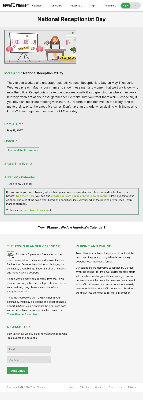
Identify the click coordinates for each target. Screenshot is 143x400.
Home (72, 387)
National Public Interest (23, 150)
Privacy (132, 387)
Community (56, 5)
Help (92, 5)
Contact (99, 387)
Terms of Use (115, 387)
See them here (25, 195)
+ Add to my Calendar (19, 183)
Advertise (75, 5)
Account (109, 5)
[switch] (130, 5)
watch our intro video (37, 210)
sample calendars (18, 291)
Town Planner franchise (22, 314)
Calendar (37, 5)
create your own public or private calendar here (80, 195)
